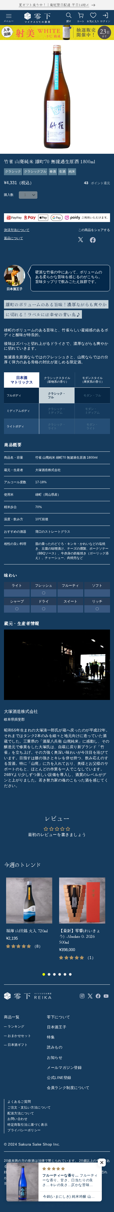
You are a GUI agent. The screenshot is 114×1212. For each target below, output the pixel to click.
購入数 (9, 195)
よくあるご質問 (19, 1102)
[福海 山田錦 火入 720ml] (29, 901)
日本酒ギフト (18, 1045)
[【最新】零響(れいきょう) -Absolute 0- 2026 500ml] (82, 901)
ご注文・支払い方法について (29, 1107)
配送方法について (20, 1113)
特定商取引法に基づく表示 (27, 1125)
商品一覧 (11, 1017)
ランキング (16, 1026)
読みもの (54, 1047)
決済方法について (16, 230)
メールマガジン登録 (64, 1067)
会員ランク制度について (68, 1088)
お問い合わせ (17, 1119)
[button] (102, 1162)
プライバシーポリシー (24, 1130)
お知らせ (54, 1057)
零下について (58, 1017)
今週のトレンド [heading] (22, 865)
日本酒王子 (56, 1027)
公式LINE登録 (59, 1077)
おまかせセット (19, 1036)
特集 (51, 1037)
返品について (13, 238)
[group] (30, 919)
